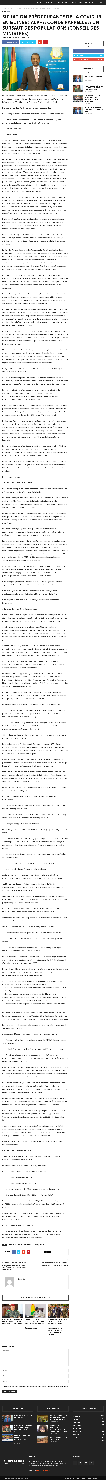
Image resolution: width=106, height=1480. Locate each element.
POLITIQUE (76, 1422)
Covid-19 (35, 1244)
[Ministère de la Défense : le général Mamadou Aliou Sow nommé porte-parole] (12, 1311)
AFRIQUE (75, 1419)
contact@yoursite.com (43, 1470)
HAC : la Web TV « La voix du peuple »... (93, 77)
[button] (101, 2)
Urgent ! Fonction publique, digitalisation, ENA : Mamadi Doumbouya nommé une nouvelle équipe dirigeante (34, 1324)
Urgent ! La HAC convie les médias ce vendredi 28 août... (94, 109)
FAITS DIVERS (77, 1425)
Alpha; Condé (12, 1244)
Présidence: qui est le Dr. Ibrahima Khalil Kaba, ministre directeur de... (58, 1417)
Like (101, 51)
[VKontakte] (86, 1463)
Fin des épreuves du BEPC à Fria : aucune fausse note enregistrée (55, 1264)
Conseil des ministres (24, 1244)
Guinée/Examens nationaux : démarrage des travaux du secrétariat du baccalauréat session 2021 (15, 1266)
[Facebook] (75, 1463)
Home (4, 8)
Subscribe (99, 59)
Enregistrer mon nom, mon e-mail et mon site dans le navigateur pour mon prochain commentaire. (36, 1386)
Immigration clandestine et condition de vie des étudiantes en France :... (58, 1428)
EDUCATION (77, 1429)
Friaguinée (7, 37)
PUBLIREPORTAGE (91, 3)
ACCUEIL (40, 3)
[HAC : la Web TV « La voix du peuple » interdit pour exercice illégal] (78, 78)
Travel (89, 1478)
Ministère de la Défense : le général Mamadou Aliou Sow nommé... (94, 88)
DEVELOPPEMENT (76, 3)
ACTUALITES (49, 3)
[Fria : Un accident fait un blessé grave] (42, 1439)
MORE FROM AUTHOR (42, 1297)
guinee (42, 1244)
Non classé (77, 1432)
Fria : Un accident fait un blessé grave (58, 1438)
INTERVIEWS (62, 3)
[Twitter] (80, 1463)
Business (68, 1478)
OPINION (76, 1435)
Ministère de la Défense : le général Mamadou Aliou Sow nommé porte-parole (12, 1322)
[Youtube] (91, 1463)
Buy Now (96, 1478)
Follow (99, 55)
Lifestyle (76, 1478)
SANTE (75, 1438)
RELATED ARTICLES (28, 1297)
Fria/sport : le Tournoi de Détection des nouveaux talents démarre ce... (93, 98)
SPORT (75, 1441)
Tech (83, 1478)
